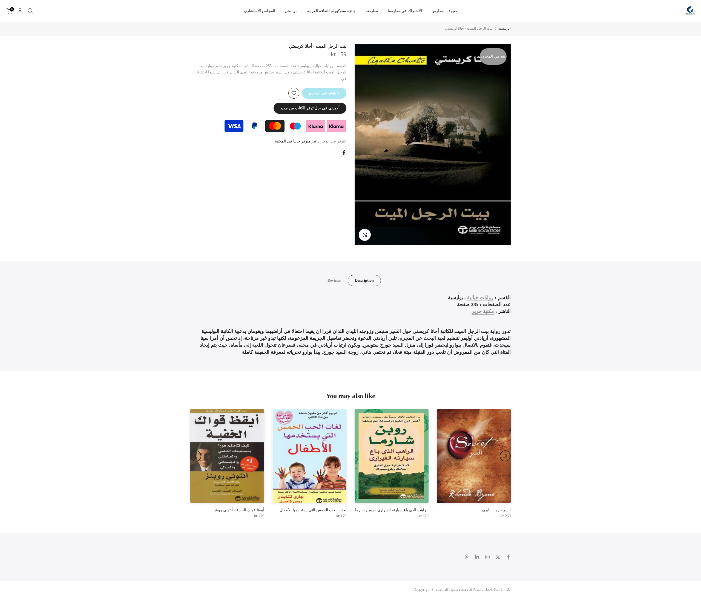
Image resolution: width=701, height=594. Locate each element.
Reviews (334, 280)
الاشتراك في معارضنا (405, 11)
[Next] (195, 455)
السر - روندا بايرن (496, 510)
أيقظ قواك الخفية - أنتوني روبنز (239, 510)
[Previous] (505, 455)
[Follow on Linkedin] (477, 557)
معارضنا (372, 11)
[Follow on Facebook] (508, 557)
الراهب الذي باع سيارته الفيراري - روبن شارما (392, 510)
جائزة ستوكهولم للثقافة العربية (331, 11)
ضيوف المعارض (444, 11)
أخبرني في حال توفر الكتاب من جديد (310, 108)
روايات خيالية (480, 297)
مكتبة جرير (483, 311)
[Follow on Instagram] (487, 557)
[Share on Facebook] (343, 152)
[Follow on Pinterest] (466, 557)
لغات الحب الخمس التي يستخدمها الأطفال (313, 510)
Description (364, 280)
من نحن (291, 11)
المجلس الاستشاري (259, 11)
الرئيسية (504, 28)
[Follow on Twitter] (497, 557)
